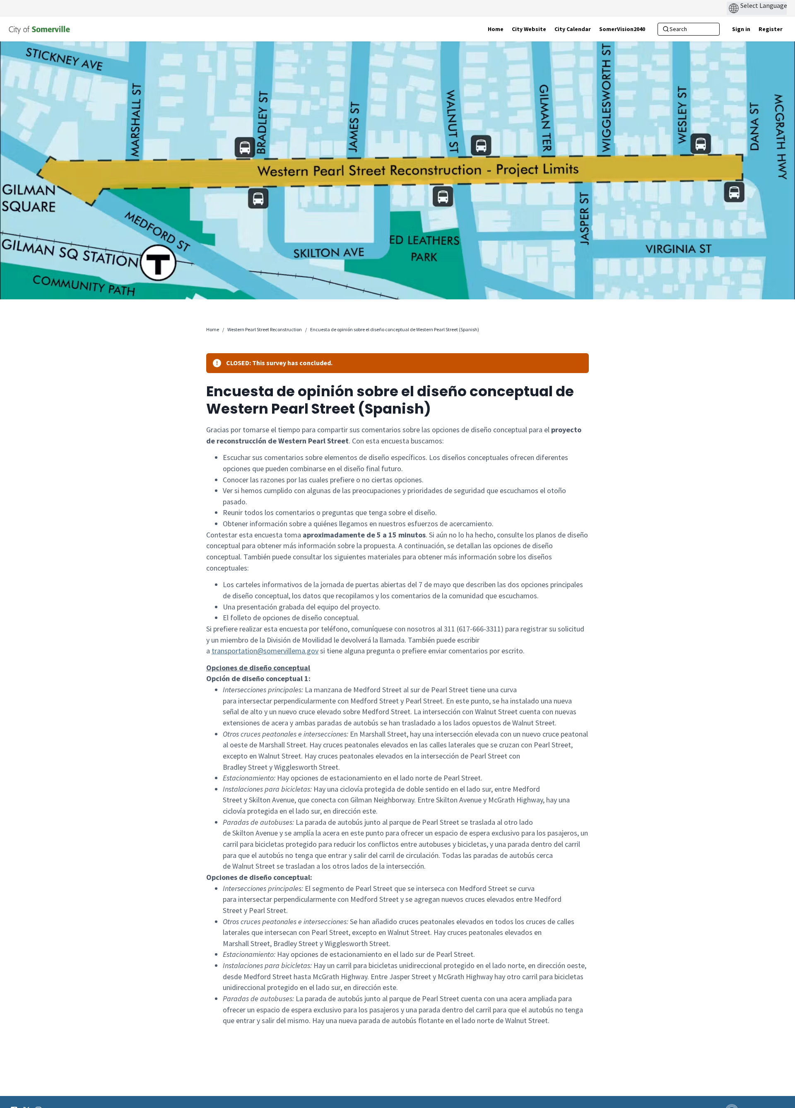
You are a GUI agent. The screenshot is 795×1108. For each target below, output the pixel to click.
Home (212, 329)
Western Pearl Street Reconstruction (264, 329)
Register (771, 29)
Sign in (741, 29)
